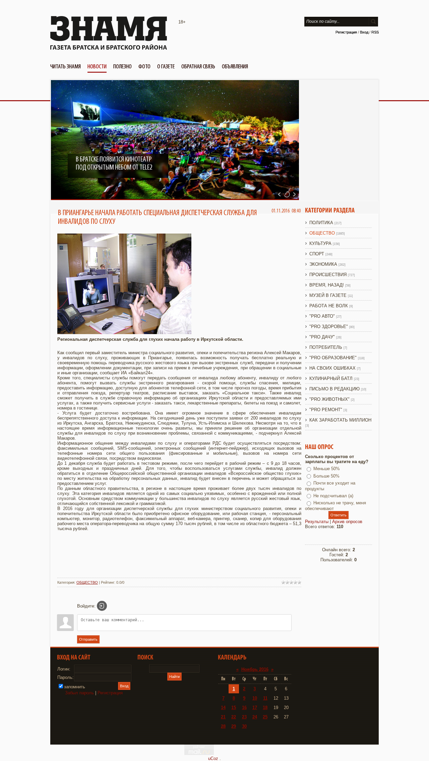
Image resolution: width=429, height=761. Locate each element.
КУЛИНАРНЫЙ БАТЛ (331, 378)
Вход (364, 32)
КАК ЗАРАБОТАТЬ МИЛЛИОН (340, 420)
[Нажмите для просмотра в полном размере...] (124, 332)
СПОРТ (316, 253)
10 (254, 698)
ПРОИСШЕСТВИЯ (328, 274)
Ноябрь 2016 (254, 669)
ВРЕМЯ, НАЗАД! (326, 285)
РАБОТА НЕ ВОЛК (328, 305)
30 (244, 726)
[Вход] (102, 606)
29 (233, 726)
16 (244, 707)
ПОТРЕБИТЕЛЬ (325, 347)
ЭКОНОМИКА (323, 264)
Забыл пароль (79, 692)
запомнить (74, 686)
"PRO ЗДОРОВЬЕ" (328, 326)
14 (223, 707)
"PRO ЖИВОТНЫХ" (329, 399)
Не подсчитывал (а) (333, 495)
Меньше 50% (326, 468)
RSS (375, 32)
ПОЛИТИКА (321, 222)
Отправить (88, 639)
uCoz (213, 758)
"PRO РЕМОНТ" (325, 409)
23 (244, 716)
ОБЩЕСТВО (87, 582)
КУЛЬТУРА (320, 243)
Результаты (316, 521)
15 (233, 707)
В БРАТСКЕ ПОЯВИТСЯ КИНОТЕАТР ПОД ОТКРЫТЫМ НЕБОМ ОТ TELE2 (114, 163)
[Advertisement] (179, 558)
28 (223, 726)
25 (265, 716)
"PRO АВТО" (322, 316)
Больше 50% (326, 476)
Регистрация (346, 32)
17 (254, 707)
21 (223, 716)
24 (254, 716)
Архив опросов (347, 521)
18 (265, 707)
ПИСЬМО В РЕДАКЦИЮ (334, 388)
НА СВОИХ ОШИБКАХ (332, 368)
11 (265, 698)
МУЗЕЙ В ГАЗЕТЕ (328, 295)
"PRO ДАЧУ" (322, 336)
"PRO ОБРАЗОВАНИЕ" (333, 357)
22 (233, 716)
